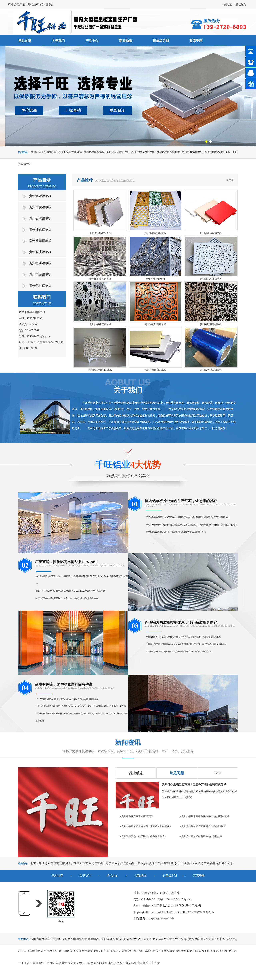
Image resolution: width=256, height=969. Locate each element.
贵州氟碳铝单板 (40, 196)
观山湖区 (169, 938)
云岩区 (103, 938)
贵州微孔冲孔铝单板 (211, 278)
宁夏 (206, 863)
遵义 (47, 938)
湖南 (56, 863)
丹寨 (47, 962)
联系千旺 (196, 40)
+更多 (230, 180)
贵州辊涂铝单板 (40, 274)
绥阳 (234, 938)
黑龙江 (153, 863)
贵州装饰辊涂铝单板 (155, 370)
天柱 (212, 950)
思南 (124, 950)
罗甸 (93, 962)
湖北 (91, 863)
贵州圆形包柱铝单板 (118, 152)
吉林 (114, 863)
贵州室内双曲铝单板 (143, 152)
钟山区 (179, 938)
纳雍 (84, 950)
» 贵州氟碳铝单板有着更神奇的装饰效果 (201, 836)
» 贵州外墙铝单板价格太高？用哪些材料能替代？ (146, 826)
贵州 (177, 863)
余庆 (38, 950)
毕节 (53, 938)
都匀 (52, 962)
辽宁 (108, 863)
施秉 (189, 950)
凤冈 (26, 950)
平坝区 (165, 950)
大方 (61, 950)
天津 (39, 863)
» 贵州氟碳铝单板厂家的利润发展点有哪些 (202, 826)
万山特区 (138, 950)
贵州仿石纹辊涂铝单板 (100, 370)
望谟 (145, 962)
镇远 (201, 950)
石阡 (118, 950)
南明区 (94, 938)
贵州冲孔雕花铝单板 (155, 324)
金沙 (72, 950)
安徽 (126, 863)
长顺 (99, 962)
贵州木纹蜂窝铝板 (94, 152)
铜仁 (59, 938)
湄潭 (32, 950)
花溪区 (111, 938)
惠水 (110, 962)
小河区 (136, 938)
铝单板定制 (161, 40)
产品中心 (92, 40)
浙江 (120, 863)
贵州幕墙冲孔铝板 (155, 278)
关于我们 (58, 40)
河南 (62, 863)
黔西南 (86, 938)
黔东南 (72, 938)
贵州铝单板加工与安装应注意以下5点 (185, 784)
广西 (160, 863)
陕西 (189, 863)
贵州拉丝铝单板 (40, 263)
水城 (197, 938)
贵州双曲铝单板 (40, 252)
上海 (44, 863)
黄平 (183, 950)
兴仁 (122, 962)
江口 (107, 950)
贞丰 (139, 962)
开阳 (143, 938)
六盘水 (40, 938)
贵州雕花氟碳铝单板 (155, 233)
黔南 (79, 938)
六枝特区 (189, 938)
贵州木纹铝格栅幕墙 (168, 152)
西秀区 (157, 950)
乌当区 (120, 938)
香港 (218, 863)
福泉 (58, 962)
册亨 (151, 962)
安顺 (64, 938)
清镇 (161, 938)
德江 (130, 950)
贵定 (70, 962)
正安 (20, 950)
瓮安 (76, 962)
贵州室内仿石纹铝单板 (217, 152)
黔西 (67, 950)
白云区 (128, 938)
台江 (230, 950)
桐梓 (228, 938)
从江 (29, 962)
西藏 (183, 863)
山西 (102, 863)
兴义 (116, 962)
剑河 (224, 950)
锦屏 (218, 950)
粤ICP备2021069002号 (162, 918)
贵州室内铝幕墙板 (192, 152)
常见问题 (177, 773)
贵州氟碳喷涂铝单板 (211, 233)
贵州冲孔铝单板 (40, 229)
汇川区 (221, 938)
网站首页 (24, 40)
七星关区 (98, 950)
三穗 (195, 950)
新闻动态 (125, 40)
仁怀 (55, 950)
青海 (200, 863)
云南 (85, 863)
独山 (81, 962)
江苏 (73, 863)
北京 (33, 863)
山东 (137, 863)
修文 (155, 938)
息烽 (149, 938)
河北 (68, 863)
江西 (79, 863)
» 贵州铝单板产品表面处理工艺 (136, 816)
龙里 (105, 962)
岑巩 (207, 950)
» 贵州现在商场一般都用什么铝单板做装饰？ (143, 836)
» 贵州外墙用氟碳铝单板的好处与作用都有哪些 (204, 816)
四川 (171, 863)
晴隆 (134, 962)
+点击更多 (219, 428)
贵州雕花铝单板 (40, 240)
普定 (172, 950)
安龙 (157, 962)
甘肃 (195, 863)
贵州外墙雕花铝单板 (100, 324)
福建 (131, 863)
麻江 (41, 962)
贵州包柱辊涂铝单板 (211, 370)
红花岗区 (211, 938)
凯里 (178, 950)
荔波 (64, 962)
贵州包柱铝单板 (40, 285)
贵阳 (33, 938)
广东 (97, 863)
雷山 (35, 962)
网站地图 (227, 4)
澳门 (224, 863)
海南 (166, 863)
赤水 (49, 950)
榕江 (23, 962)
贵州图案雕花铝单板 (211, 324)
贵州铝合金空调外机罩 (44, 152)
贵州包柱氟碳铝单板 (100, 233)
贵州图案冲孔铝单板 (100, 278)
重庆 (50, 863)
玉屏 (112, 950)
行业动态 (136, 773)
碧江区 (148, 950)
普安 (128, 962)
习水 (43, 950)
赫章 (90, 950)
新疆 (212, 863)
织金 (78, 950)
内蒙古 (145, 863)
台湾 (229, 863)
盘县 (203, 938)
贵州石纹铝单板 (40, 218)
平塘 (87, 962)
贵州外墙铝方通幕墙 (70, 152)
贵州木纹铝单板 (40, 207)
